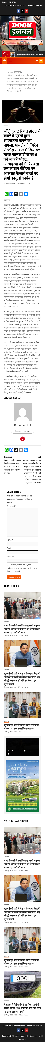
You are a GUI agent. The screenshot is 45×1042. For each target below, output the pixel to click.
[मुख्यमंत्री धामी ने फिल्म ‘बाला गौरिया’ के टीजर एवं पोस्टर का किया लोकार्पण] (22, 705)
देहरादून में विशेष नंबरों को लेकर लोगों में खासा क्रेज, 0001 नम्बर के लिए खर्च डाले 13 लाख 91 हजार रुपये (22, 1008)
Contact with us (19, 6)
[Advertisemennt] (22, 42)
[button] (10, 61)
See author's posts (22, 431)
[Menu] (10, 61)
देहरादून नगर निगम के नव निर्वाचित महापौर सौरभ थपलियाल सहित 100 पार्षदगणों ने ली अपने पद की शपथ (12, 465)
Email (10, 548)
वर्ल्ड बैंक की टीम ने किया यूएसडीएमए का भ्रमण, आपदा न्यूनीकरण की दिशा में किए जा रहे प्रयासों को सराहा (22, 629)
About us (8, 6)
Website (10, 556)
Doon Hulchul (10, 183)
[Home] (4, 60)
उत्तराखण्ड (6, 126)
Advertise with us (35, 6)
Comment (11, 506)
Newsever (34, 1036)
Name (10, 540)
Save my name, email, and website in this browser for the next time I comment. (22, 568)
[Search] (37, 60)
